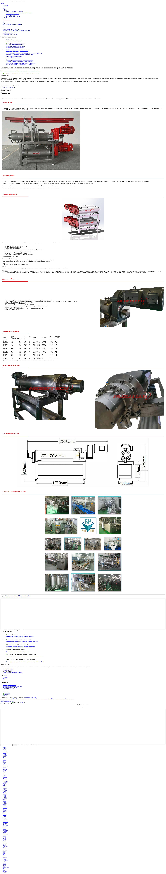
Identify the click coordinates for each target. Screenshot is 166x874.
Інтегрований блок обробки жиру (13, 57)
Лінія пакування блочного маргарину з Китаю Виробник (22, 641)
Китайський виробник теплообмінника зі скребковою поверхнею (20, 64)
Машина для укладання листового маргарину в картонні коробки (24, 661)
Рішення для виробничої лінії (9, 685)
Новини (5, 17)
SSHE (13, 698)
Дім (4, 8)
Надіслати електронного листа (7, 701)
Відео (4, 18)
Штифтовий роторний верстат (12, 14)
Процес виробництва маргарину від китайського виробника (19, 61)
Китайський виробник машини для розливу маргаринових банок (24, 656)
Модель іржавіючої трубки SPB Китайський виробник (18, 595)
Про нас (5, 9)
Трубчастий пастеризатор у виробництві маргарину (20, 646)
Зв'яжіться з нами (7, 19)
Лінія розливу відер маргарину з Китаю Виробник (20, 636)
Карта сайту (33, 697)
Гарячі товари (27, 697)
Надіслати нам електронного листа (8, 87)
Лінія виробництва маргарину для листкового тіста (17, 51)
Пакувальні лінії (6, 689)
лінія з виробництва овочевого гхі (38, 698)
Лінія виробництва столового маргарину (15, 47)
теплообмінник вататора (6, 698)
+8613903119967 (21, 702)
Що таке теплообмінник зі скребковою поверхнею (62, 698)
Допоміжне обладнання (8, 688)
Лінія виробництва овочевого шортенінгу (15, 44)
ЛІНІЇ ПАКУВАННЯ (10, 15)
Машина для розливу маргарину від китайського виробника (16, 596)
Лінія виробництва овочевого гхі (13, 40)
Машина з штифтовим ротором (10, 687)
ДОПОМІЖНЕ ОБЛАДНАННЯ (13, 16)
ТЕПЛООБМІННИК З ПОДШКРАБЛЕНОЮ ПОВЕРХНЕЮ (19, 12)
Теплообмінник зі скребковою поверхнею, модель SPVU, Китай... (20, 54)
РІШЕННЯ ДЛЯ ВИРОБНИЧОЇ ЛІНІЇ (14, 11)
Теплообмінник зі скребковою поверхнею (12, 24)
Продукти (5, 10)
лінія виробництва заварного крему (23, 698)
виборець (49, 698)
